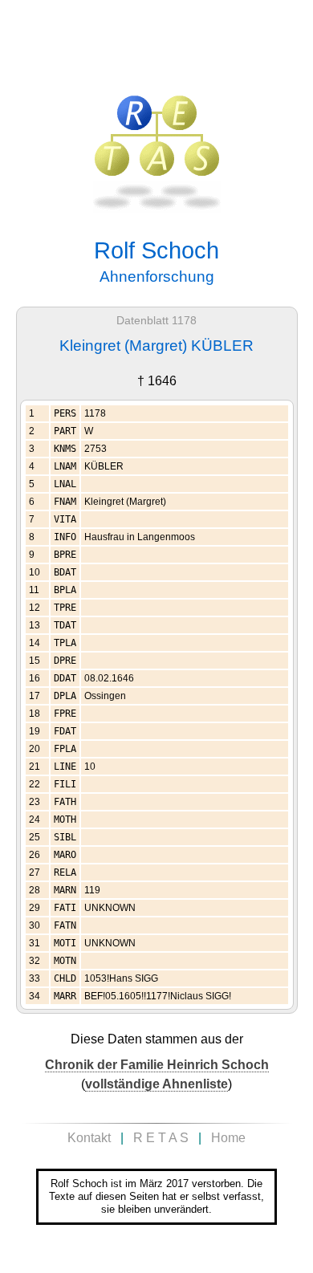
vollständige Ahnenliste (156, 1084)
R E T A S (161, 1138)
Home (228, 1138)
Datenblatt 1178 (156, 321)
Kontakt (89, 1138)
